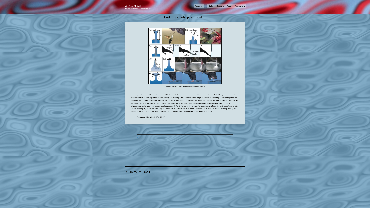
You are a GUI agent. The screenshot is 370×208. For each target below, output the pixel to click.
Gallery (211, 6)
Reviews (139, 138)
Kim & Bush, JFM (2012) (155, 117)
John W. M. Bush (133, 6)
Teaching (220, 6)
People (229, 6)
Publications (240, 6)
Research (199, 6)
